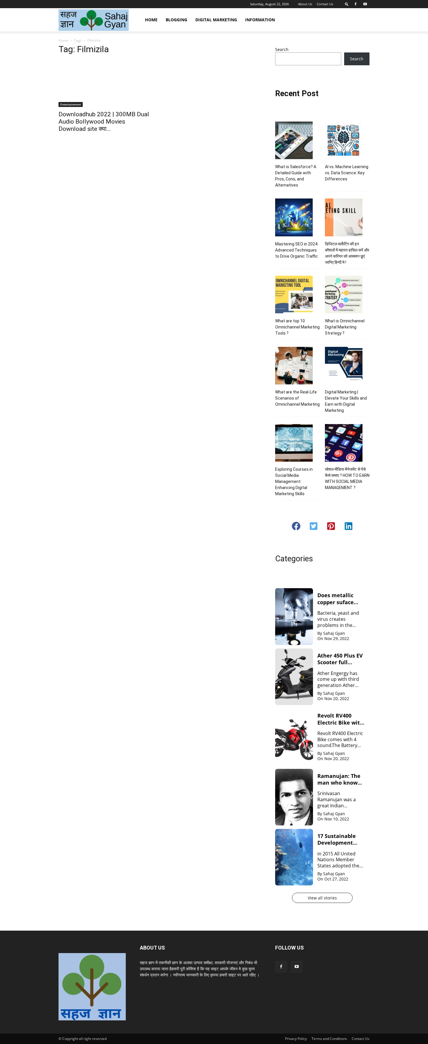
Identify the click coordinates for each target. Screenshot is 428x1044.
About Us (305, 4)
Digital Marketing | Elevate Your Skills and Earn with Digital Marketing (346, 401)
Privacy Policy (296, 1038)
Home (151, 19)
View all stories (322, 898)
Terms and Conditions (329, 1038)
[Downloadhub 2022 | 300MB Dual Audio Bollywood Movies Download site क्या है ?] (106, 83)
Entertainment (70, 104)
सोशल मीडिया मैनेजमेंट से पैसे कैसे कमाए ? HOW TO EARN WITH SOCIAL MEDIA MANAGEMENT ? (347, 478)
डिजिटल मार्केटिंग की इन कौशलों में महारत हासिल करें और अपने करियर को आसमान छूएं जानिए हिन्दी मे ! (347, 253)
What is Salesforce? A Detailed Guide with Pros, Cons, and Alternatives (295, 175)
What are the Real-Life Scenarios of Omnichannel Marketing (297, 398)
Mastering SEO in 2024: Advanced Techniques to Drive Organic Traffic (296, 250)
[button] (346, 4)
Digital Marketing (216, 19)
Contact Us (325, 4)
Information (260, 19)
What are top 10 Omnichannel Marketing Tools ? (297, 327)
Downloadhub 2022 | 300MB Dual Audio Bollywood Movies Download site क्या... (104, 121)
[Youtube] (365, 4)
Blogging (176, 19)
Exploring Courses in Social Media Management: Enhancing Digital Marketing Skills (294, 481)
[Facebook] (355, 4)
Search (282, 49)
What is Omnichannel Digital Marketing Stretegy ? (345, 327)
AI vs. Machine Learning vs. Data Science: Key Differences (346, 172)
